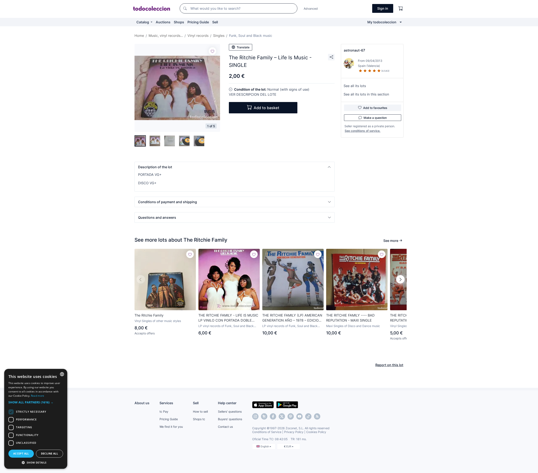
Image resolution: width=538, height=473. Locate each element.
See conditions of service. (362, 130)
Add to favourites (375, 108)
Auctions (163, 22)
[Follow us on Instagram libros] (264, 416)
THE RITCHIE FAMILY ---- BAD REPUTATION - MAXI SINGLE (350, 317)
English (265, 446)
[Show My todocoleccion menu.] (400, 22)
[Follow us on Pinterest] (290, 416)
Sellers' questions (230, 411)
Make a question (375, 117)
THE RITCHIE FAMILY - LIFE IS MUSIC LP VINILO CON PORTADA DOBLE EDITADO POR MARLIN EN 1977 (228, 318)
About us (141, 403)
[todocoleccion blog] (317, 416)
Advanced (311, 8)
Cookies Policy (316, 432)
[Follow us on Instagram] (255, 416)
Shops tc (199, 419)
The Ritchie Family (149, 315)
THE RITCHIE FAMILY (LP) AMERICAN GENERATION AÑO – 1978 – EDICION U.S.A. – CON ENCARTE (292, 318)
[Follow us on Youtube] (299, 416)
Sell (215, 22)
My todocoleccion (381, 22)
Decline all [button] (49, 453)
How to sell (200, 411)
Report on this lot (389, 365)
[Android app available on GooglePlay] (287, 404)
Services (166, 403)
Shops (179, 22)
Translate (243, 47)
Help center (227, 403)
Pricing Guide (198, 22)
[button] (234, 167)
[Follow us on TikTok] (308, 416)
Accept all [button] (21, 453)
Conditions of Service (266, 432)
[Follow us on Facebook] (273, 416)
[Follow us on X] (282, 416)
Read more (37, 395)
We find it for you (171, 426)
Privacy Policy (293, 432)
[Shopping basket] (400, 8)
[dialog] (35, 419)
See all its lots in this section (366, 94)
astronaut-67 (354, 50)
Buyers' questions (230, 419)
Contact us (225, 426)
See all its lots (355, 86)
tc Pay (164, 411)
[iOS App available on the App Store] (263, 404)
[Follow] (212, 51)
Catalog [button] (143, 22)
